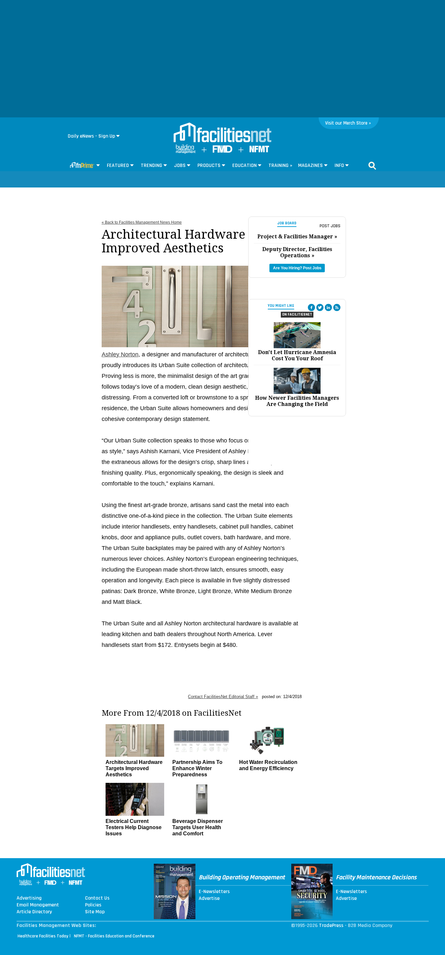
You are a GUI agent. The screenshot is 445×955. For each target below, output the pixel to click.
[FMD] (222, 151)
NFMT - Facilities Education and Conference (114, 936)
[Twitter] (319, 307)
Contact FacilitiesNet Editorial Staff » (223, 696)
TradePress (331, 925)
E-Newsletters (214, 891)
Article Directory (34, 912)
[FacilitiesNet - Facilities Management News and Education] (222, 133)
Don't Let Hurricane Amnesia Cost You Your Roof (297, 355)
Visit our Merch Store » (348, 123)
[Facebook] (311, 307)
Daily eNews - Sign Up (91, 136)
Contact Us (97, 898)
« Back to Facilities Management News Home (142, 222)
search (372, 165)
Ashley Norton (120, 354)
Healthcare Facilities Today (43, 936)
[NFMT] (259, 150)
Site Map (95, 912)
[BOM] (185, 152)
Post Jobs (330, 226)
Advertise (209, 898)
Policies (93, 905)
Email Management (38, 905)
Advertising (29, 898)
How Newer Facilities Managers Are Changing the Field (297, 401)
